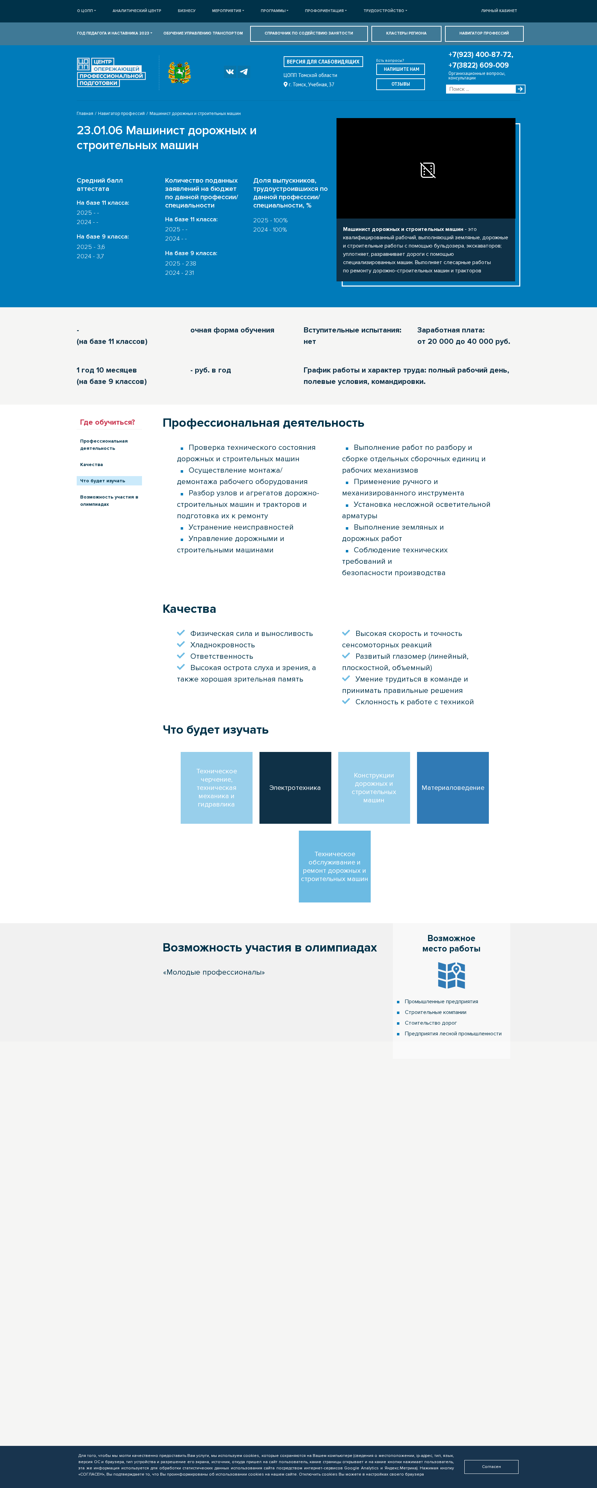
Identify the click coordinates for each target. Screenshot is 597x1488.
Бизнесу (187, 11)
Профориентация (324, 11)
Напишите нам (401, 69)
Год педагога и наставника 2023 (113, 33)
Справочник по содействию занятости (309, 33)
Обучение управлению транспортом (203, 33)
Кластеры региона (406, 33)
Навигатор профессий (484, 33)
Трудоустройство (383, 11)
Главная (85, 113)
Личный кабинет (499, 11)
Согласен (491, 1466)
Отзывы (400, 84)
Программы (273, 11)
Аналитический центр (137, 11)
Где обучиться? (107, 422)
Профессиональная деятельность (104, 444)
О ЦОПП (85, 11)
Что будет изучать (102, 481)
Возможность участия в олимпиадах (109, 500)
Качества (91, 464)
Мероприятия (226, 11)
